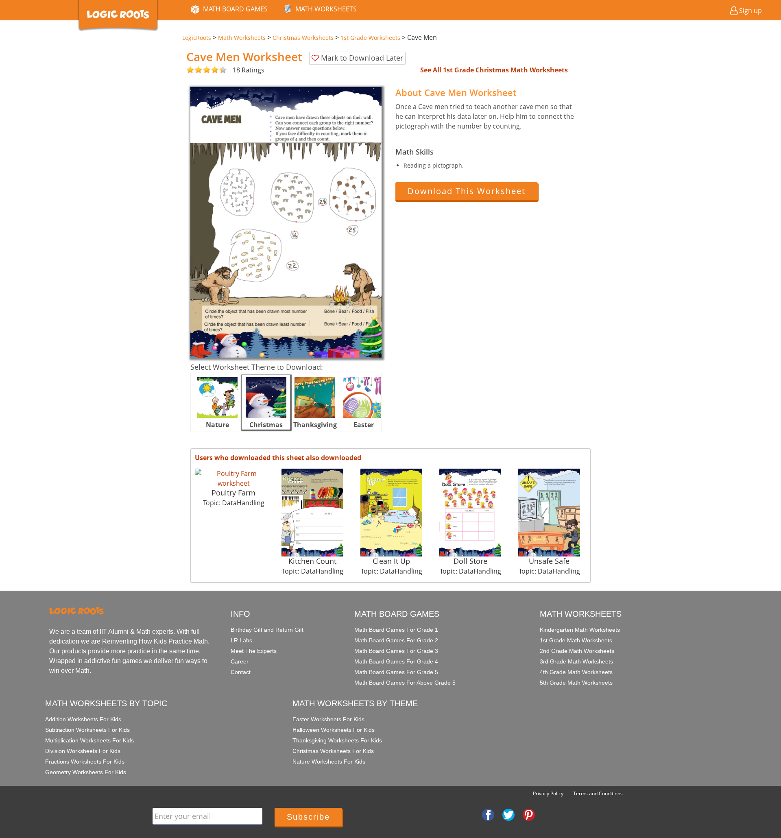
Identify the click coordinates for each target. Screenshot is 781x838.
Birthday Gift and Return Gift (267, 629)
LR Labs (241, 640)
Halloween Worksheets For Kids (333, 730)
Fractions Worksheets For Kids (84, 761)
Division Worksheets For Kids (82, 751)
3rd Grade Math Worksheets (576, 661)
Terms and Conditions (598, 793)
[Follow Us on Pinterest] (529, 814)
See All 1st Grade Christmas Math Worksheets (494, 69)
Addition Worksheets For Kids (83, 719)
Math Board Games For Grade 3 (396, 651)
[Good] (194, 70)
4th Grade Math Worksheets (576, 672)
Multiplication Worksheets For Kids (89, 740)
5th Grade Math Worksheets (576, 682)
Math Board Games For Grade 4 (396, 661)
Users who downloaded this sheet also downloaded (278, 457)
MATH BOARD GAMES (235, 8)
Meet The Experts (254, 651)
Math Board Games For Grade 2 (396, 640)
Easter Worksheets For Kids (328, 719)
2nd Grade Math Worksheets (577, 651)
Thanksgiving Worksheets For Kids (337, 740)
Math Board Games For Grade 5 (396, 672)
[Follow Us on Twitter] (508, 814)
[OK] (190, 70)
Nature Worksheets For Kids (328, 761)
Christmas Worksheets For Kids (333, 751)
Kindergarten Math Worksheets (580, 629)
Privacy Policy (548, 793)
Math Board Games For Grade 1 (396, 629)
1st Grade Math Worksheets (576, 640)
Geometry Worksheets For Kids (85, 772)
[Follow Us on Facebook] (488, 814)
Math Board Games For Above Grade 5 (405, 682)
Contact (241, 672)
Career (240, 661)
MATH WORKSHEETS (326, 8)
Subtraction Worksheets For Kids (87, 730)
